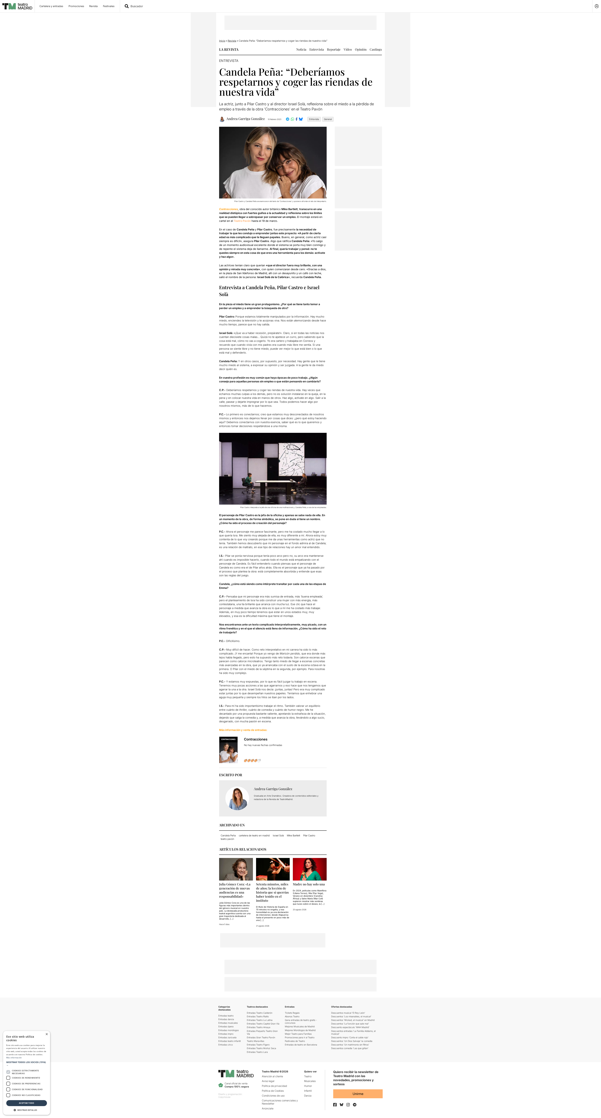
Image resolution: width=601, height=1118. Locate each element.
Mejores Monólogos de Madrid (300, 1030)
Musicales (310, 1081)
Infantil (308, 1090)
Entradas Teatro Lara (257, 1052)
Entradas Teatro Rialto (258, 1016)
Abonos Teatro (292, 1016)
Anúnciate (267, 1108)
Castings (376, 49)
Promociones (76, 6)
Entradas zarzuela (227, 1037)
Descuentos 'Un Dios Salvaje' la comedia (351, 1041)
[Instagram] (348, 1104)
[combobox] (359, 6)
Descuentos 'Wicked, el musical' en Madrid (353, 1020)
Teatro (307, 1076)
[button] (26, 1063)
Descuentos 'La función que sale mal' (350, 1023)
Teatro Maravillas (255, 1041)
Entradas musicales (228, 1023)
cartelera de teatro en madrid (254, 835)
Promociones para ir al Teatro (299, 1037)
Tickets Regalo (292, 1012)
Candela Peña (228, 835)
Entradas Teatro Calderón (259, 1012)
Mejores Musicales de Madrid (300, 1026)
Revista (93, 6)
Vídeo (348, 49)
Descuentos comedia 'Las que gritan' (349, 1048)
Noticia (301, 49)
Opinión (361, 49)
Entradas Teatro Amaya (258, 1027)
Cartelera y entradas (51, 6)
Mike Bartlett (293, 835)
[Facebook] (335, 1104)
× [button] (46, 1034)
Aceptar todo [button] (26, 1103)
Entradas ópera (226, 1026)
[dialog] (26, 1073)
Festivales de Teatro (295, 1041)
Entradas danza (226, 1019)
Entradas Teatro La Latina (259, 1020)
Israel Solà (278, 835)
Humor (308, 1085)
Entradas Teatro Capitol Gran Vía (263, 1023)
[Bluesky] (341, 1104)
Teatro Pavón (242, 220)
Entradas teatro (226, 1015)
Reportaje (334, 49)
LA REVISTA (228, 49)
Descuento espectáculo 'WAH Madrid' (350, 1027)
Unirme (358, 1094)
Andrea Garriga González (245, 118)
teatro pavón (227, 838)
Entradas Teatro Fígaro (258, 1044)
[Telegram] (354, 1104)
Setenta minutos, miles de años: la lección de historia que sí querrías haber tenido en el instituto (272, 892)
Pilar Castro (309, 835)
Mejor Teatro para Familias (298, 1033)
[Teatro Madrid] (17, 6)
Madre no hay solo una (309, 884)
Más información (14, 1057)
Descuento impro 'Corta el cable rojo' (349, 1037)
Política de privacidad (274, 1085)
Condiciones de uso (273, 1095)
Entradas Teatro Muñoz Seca (261, 1048)
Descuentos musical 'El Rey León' (348, 1012)
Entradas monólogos (228, 1030)
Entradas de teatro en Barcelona (301, 1044)
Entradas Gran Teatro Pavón (261, 1037)
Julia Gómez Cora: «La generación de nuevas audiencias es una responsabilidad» (234, 890)
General (328, 119)
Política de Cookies (273, 1090)
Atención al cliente (272, 1076)
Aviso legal (268, 1081)
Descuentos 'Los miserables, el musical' (351, 1016)
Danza (307, 1095)
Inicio (222, 40)
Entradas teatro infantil (229, 1041)
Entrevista (316, 49)
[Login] (597, 6)
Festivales (108, 6)
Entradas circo (225, 1044)
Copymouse (224, 1097)
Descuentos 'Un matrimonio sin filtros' (350, 1044)
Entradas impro (225, 1033)
